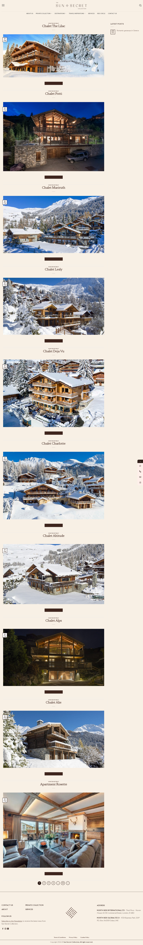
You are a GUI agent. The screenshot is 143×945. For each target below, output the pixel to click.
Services (91, 13)
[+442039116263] (140, 466)
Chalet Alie (53, 702)
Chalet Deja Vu (53, 351)
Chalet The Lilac (53, 26)
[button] (3, 5)
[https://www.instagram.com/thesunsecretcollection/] (140, 482)
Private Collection (43, 13)
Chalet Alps (53, 620)
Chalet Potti (53, 94)
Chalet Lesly (53, 269)
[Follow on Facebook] (3, 929)
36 (63, 883)
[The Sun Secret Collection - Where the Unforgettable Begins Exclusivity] (71, 5)
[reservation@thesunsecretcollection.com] (140, 477)
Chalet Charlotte (54, 443)
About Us (29, 13)
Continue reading (53, 83)
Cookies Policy (84, 937)
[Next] (68, 883)
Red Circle (101, 13)
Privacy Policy (73, 937)
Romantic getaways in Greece (128, 30)
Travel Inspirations (76, 13)
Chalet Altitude (53, 536)
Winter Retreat (53, 23)
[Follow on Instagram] (5, 929)
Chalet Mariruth (53, 187)
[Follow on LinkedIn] (8, 929)
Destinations (60, 13)
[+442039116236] (140, 471)
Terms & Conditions (60, 937)
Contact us (112, 13)
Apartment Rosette (53, 784)
